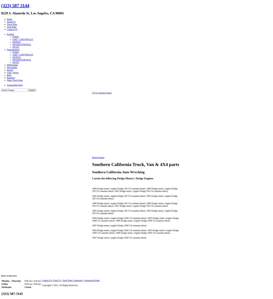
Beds (9, 75)
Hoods (10, 70)
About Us (11, 22)
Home (9, 19)
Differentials (12, 65)
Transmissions (13, 49)
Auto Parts (11, 27)
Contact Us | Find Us (51, 280)
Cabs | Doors (12, 72)
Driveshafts (12, 67)
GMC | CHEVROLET (23, 39)
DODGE (17, 42)
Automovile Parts (92, 280)
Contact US (12, 29)
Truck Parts (12, 24)
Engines (10, 34)
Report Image (98, 157)
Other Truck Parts (15, 80)
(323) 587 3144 (15, 5)
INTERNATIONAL (22, 44)
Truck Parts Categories (72, 280)
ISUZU (16, 47)
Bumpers (11, 78)
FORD (16, 37)
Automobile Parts (14, 85)
